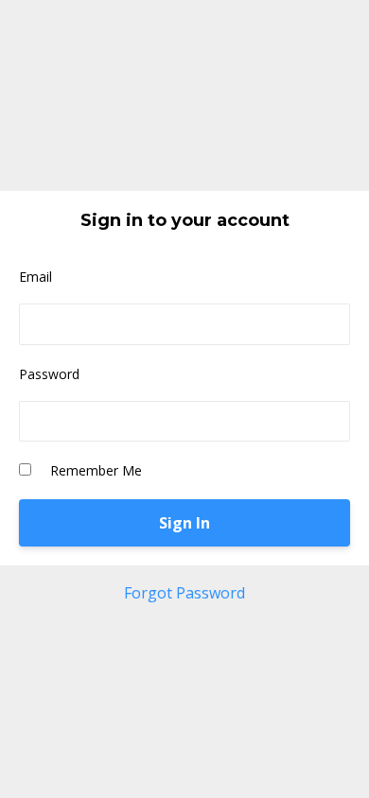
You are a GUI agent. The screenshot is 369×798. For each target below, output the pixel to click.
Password (49, 374)
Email (35, 277)
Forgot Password (184, 592)
